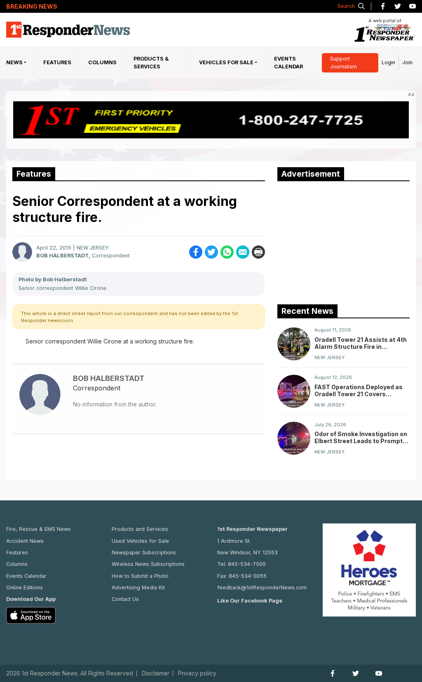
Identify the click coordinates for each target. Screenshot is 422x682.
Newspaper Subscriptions (144, 552)
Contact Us (125, 599)
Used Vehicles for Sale (140, 541)
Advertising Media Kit (138, 587)
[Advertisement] (339, 240)
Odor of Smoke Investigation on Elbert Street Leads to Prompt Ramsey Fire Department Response (360, 437)
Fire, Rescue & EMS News (38, 529)
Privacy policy (197, 673)
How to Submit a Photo (140, 576)
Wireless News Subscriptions (148, 564)
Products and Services (140, 529)
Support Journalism (343, 63)
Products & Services (151, 63)
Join (407, 62)
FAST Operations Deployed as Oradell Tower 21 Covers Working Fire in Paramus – (358, 390)
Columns (102, 62)
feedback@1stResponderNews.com (262, 587)
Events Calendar (288, 63)
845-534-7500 (247, 564)
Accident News (25, 541)
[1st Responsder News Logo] (68, 29)
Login (388, 62)
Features (57, 62)
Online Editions (24, 587)
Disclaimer (155, 673)
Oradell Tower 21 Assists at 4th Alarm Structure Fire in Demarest (360, 343)
